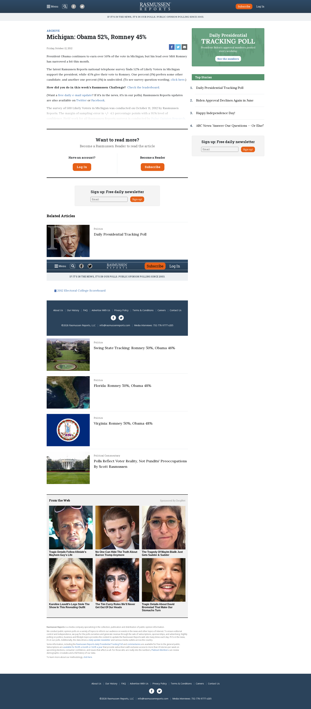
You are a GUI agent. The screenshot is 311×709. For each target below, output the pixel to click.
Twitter (81, 100)
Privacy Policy (121, 310)
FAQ (85, 310)
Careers (162, 310)
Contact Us (175, 310)
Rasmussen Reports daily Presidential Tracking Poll (99, 644)
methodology (69, 123)
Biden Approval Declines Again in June (224, 100)
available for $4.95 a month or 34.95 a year (83, 647)
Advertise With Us (101, 310)
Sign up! (137, 199)
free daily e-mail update (75, 95)
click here (178, 79)
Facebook (97, 100)
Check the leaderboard (143, 87)
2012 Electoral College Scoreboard (81, 290)
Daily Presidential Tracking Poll (120, 234)
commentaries (134, 644)
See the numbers (228, 58)
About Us (58, 310)
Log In (260, 6)
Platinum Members (160, 650)
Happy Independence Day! (215, 113)
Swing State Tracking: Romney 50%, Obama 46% (134, 348)
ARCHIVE (53, 30)
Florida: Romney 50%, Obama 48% (122, 385)
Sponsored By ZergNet (172, 500)
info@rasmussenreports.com (115, 325)
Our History (73, 310)
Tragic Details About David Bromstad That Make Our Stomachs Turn (158, 607)
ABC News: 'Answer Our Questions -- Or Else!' (230, 126)
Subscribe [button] (244, 6)
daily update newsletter (99, 640)
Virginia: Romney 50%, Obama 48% (123, 423)
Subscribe (152, 167)
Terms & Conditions (143, 310)
